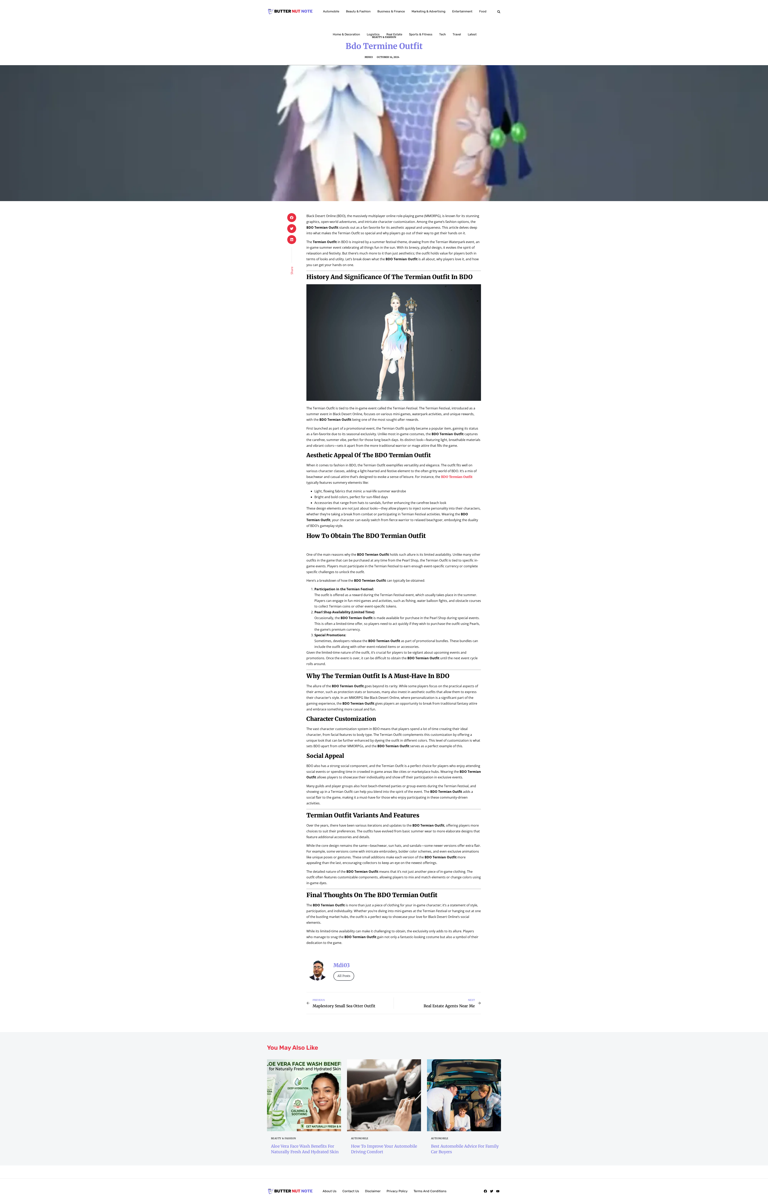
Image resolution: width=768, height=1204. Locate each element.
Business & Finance (391, 11)
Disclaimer (373, 1191)
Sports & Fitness (420, 34)
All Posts (343, 976)
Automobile (331, 11)
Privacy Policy (397, 1191)
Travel (457, 34)
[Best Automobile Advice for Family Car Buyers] (464, 1095)
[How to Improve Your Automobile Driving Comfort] (384, 1095)
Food (482, 11)
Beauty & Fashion (358, 11)
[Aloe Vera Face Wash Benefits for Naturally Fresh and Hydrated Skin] (304, 1095)
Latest (472, 34)
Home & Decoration (346, 34)
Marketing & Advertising (428, 11)
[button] (499, 12)
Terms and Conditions (430, 1191)
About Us (329, 1191)
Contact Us (350, 1191)
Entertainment (462, 11)
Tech (442, 34)
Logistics (373, 34)
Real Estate (394, 34)
